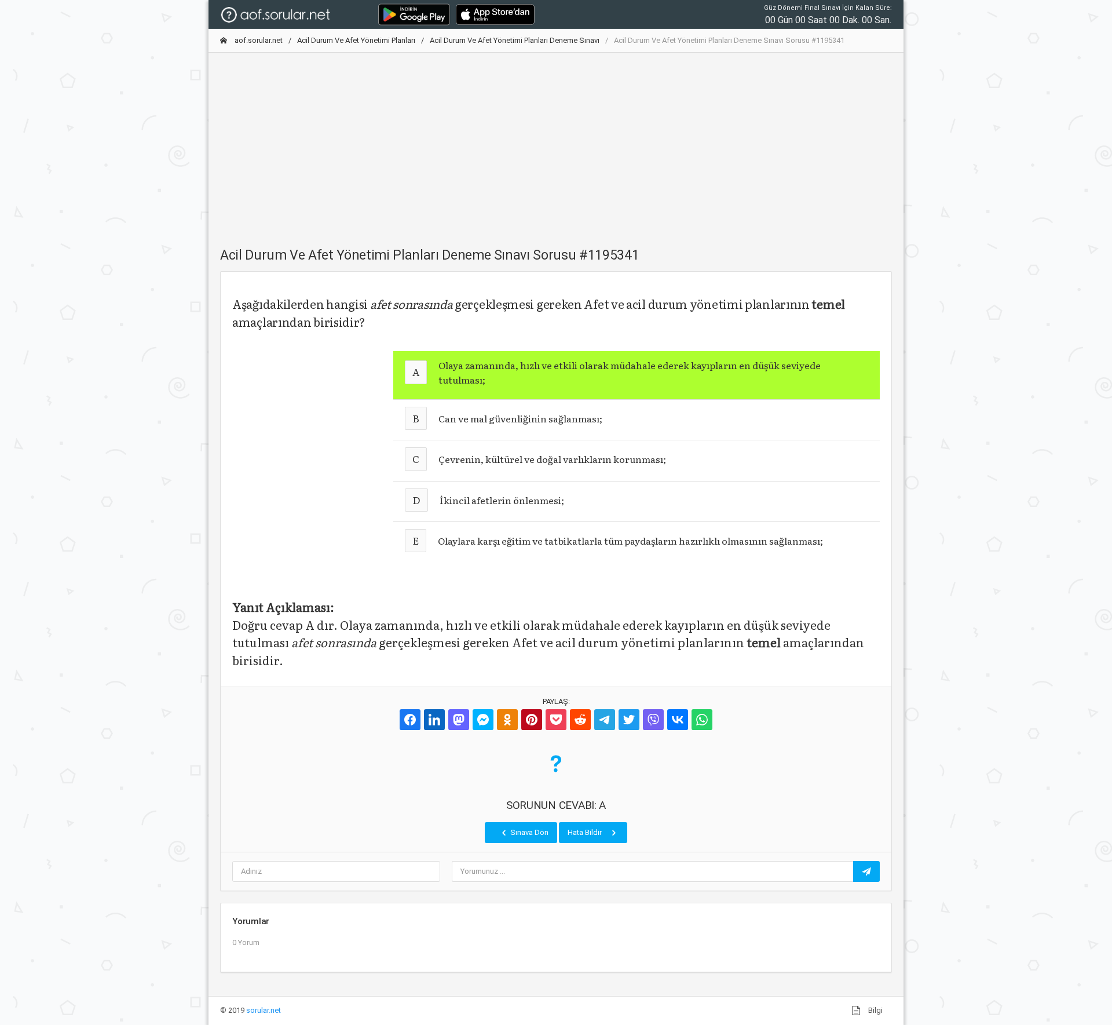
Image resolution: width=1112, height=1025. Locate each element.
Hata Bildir (585, 832)
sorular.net (263, 1010)
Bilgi (874, 1010)
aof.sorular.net (258, 40)
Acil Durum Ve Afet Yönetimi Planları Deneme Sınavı (514, 40)
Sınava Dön (528, 832)
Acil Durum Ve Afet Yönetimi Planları (356, 40)
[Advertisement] (556, 143)
